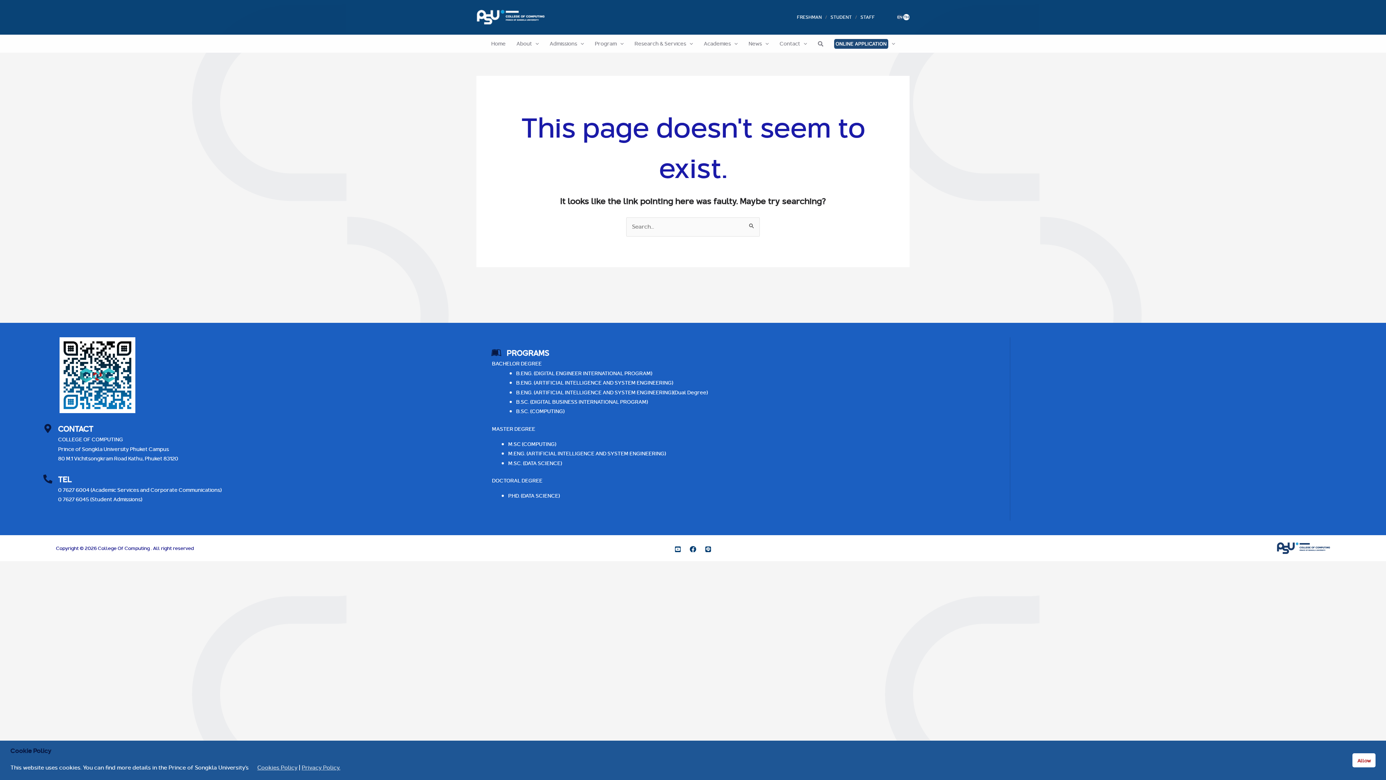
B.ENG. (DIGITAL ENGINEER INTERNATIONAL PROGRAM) (584, 373)
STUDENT (841, 17)
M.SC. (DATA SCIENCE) (535, 463)
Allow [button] (1364, 760)
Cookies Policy (277, 767)
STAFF (867, 17)
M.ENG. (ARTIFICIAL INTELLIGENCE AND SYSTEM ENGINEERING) (587, 453)
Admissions (563, 43)
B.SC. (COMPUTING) (540, 411)
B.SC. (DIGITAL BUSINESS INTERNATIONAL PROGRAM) (582, 402)
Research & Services (660, 43)
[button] (535, 44)
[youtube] (678, 549)
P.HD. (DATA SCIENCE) (534, 495)
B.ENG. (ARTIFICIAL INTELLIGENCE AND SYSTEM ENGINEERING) (594, 382)
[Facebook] (693, 549)
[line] (708, 549)
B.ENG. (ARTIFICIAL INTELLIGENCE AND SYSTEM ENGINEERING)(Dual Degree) (612, 392)
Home (498, 43)
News (755, 43)
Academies (717, 43)
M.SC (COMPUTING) (532, 444)
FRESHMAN (809, 17)
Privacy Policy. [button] (321, 767)
